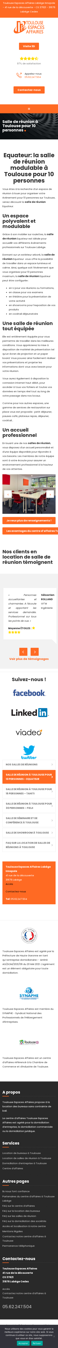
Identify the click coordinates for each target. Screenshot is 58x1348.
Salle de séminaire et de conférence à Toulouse (22, 820)
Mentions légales (12, 1231)
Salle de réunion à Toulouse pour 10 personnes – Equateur (29, 777)
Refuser (37, 1343)
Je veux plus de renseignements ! (29, 520)
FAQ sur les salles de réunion (19, 1216)
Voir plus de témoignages (29, 659)
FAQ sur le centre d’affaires (18, 1205)
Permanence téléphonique (18, 1245)
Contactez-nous (29, 90)
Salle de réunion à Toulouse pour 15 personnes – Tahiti (29, 791)
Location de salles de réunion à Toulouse (26, 1158)
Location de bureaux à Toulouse (21, 1153)
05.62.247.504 (33, 77)
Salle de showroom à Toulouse (27, 832)
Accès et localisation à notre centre (24, 1226)
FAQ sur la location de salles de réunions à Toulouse (28, 845)
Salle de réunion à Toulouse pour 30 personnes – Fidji (29, 806)
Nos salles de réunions (22, 764)
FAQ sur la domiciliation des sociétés (24, 1221)
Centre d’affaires (12, 1168)
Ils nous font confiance (16, 1191)
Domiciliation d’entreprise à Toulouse (24, 1163)
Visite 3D (29, 46)
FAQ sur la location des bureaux (21, 1211)
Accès (9, 884)
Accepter (23, 1343)
